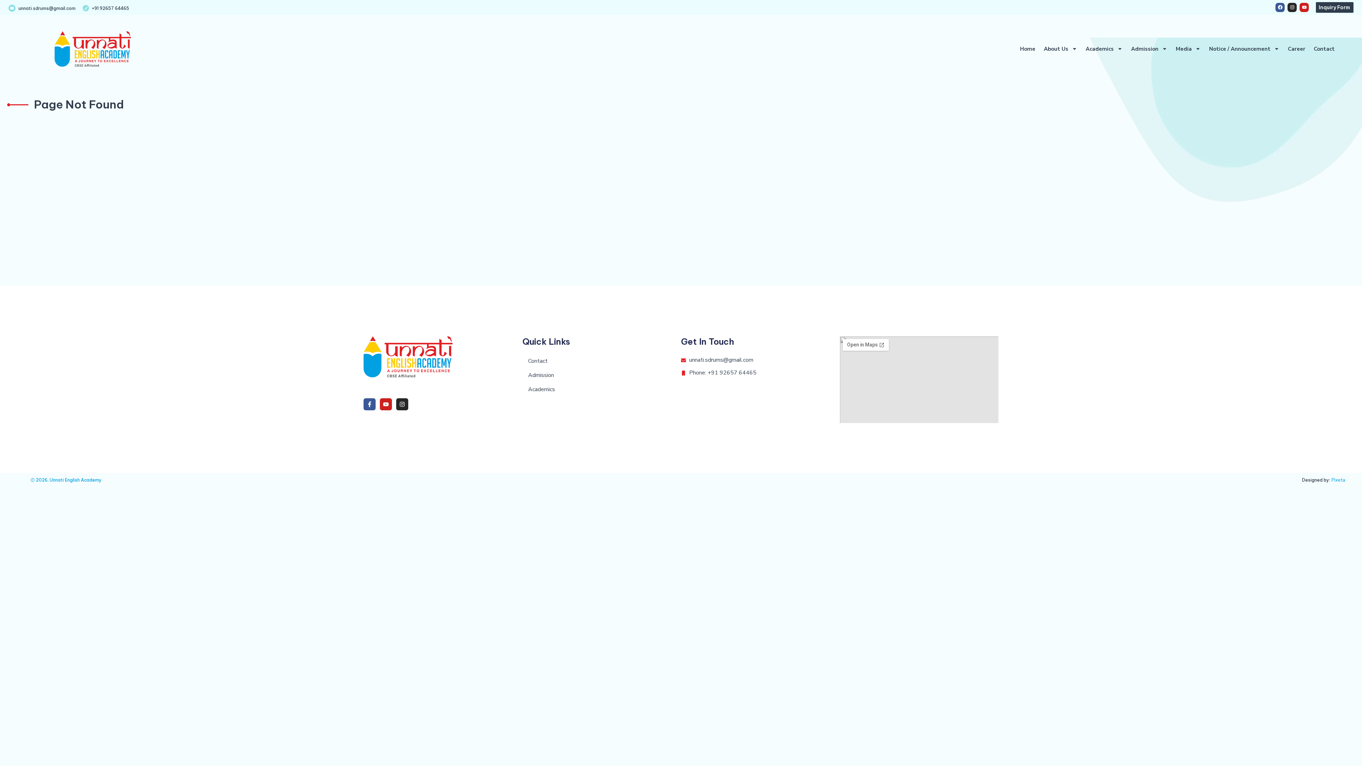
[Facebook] (1280, 7)
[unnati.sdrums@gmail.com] (12, 8)
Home (1027, 48)
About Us (1056, 48)
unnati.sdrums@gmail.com (47, 8)
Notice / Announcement (1239, 48)
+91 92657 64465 (110, 8)
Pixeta (1338, 480)
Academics (1100, 48)
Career (1296, 48)
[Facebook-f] (370, 404)
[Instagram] (1292, 7)
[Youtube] (1304, 7)
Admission (1144, 48)
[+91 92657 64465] (86, 8)
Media (1184, 48)
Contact (1324, 48)
